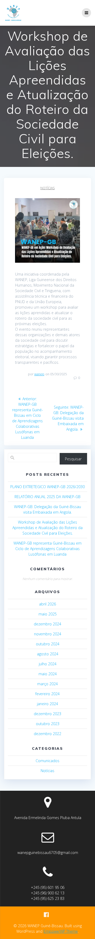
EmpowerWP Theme (61, 931)
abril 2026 (47, 604)
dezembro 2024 (47, 623)
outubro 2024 (47, 643)
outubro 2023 (47, 723)
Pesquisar (73, 458)
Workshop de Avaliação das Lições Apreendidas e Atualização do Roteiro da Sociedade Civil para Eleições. (47, 528)
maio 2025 (48, 613)
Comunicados (47, 760)
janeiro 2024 (47, 703)
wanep (39, 374)
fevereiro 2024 (47, 693)
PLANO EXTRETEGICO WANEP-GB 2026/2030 (47, 486)
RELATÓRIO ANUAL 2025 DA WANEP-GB (47, 496)
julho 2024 (47, 663)
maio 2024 (48, 673)
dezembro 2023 (47, 713)
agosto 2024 (47, 653)
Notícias (47, 188)
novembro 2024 (47, 633)
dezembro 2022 (47, 733)
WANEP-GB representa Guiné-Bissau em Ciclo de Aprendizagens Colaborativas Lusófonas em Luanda (47, 549)
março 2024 (47, 683)
